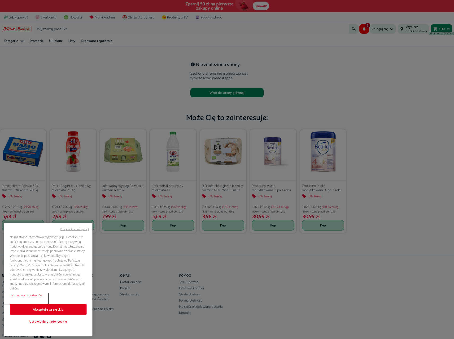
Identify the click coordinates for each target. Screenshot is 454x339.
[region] (48, 279)
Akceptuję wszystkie (48, 309)
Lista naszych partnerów (26, 295)
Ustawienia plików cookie (48, 321)
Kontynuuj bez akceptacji (74, 229)
